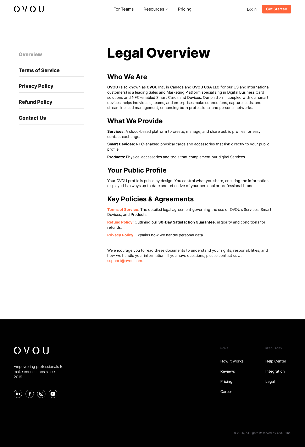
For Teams (123, 9)
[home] (29, 9)
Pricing (185, 9)
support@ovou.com (124, 261)
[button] (156, 9)
